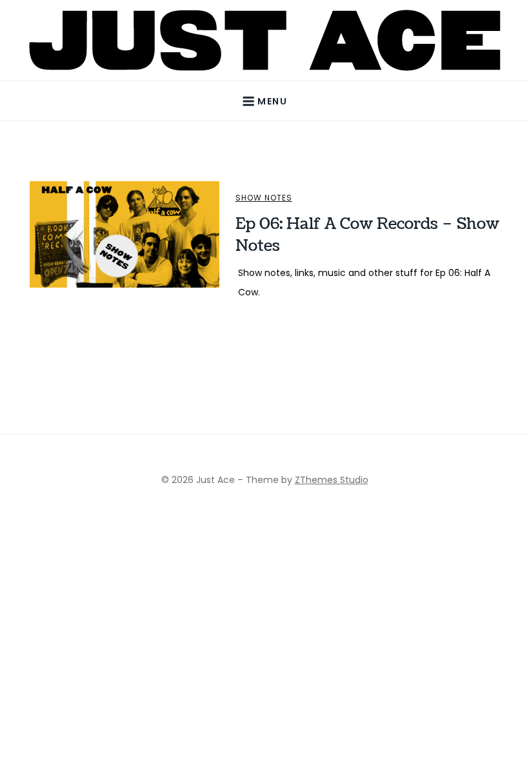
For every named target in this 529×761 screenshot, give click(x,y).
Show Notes (263, 198)
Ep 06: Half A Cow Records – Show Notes (367, 235)
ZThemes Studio (331, 479)
